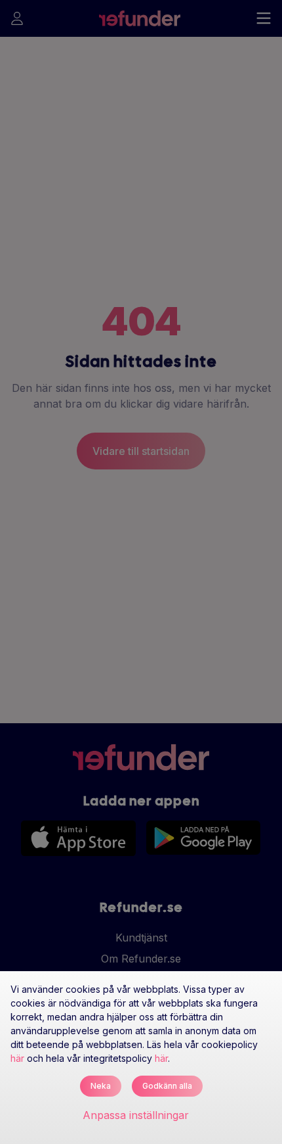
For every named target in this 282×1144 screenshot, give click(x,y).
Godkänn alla (167, 1086)
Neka (101, 1086)
